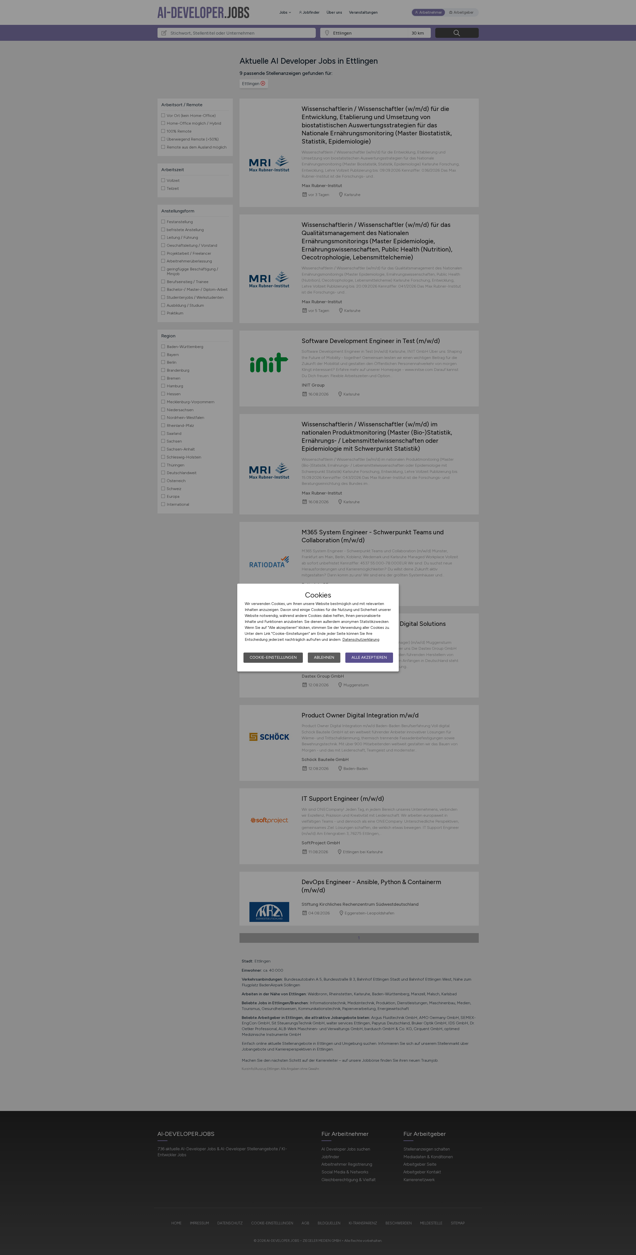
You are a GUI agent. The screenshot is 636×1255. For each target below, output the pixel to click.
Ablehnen (324, 657)
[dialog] (318, 628)
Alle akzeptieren (369, 657)
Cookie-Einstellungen (273, 657)
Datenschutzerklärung (360, 639)
